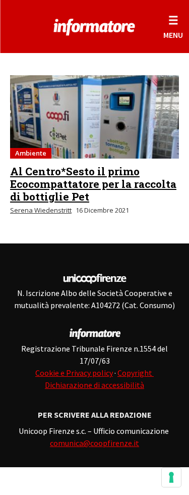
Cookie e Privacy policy (74, 373)
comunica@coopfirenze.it (94, 443)
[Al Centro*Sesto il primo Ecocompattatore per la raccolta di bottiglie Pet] (94, 117)
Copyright (135, 373)
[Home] (94, 25)
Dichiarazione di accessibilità (94, 385)
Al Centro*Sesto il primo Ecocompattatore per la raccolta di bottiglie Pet (93, 184)
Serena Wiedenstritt (41, 210)
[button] (173, 26)
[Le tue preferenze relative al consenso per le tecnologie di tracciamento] (171, 477)
